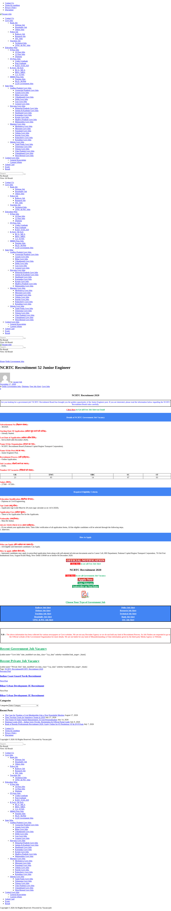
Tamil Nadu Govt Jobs (24, 144)
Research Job (20, 36)
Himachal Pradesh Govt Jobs (26, 108)
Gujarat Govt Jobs (22, 104)
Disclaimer (9, 10)
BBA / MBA (20, 72)
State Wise (9, 86)
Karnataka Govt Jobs (23, 115)
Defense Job (20, 25)
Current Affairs (16, 162)
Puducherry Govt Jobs (24, 137)
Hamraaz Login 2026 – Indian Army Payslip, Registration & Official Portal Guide (37, 722)
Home (2, 361)
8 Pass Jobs (14, 50)
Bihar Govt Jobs (21, 95)
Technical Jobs (21, 43)
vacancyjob (17, 382)
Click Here (75, 564)
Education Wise (11, 47)
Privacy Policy (11, 7)
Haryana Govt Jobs (17, 106)
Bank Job (14, 23)
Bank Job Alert (128, 617)
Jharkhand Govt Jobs (23, 113)
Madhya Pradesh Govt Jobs (26, 119)
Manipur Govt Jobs (17, 124)
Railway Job (20, 34)
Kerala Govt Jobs (22, 117)
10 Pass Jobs (20, 52)
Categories (4, 705)
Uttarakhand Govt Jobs (24, 153)
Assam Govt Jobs (22, 93)
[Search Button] (25, 338)
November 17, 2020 (8, 384)
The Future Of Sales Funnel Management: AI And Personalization (31, 720)
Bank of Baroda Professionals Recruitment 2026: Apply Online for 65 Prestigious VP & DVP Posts (44, 724)
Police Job (14, 32)
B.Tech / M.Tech (16, 68)
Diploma (18, 57)
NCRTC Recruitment (13, 669)
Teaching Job (15, 41)
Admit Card (9, 165)
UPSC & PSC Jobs (22, 45)
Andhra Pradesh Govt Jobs (20, 88)
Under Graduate (21, 61)
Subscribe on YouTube (85, 586)
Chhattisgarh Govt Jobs (24, 97)
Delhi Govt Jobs (21, 99)
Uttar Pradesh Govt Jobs (24, 151)
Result (7, 169)
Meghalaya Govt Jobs (23, 126)
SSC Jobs (19, 39)
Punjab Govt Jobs (22, 135)
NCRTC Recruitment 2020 (32, 669)
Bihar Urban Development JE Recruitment (22, 695)
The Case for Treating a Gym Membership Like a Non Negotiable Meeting (34, 715)
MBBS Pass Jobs (17, 77)
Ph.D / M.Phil (20, 81)
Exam (7, 167)
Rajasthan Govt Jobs (23, 140)
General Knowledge (18, 160)
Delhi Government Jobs (14, 361)
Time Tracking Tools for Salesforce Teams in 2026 (25, 717)
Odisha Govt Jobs (22, 133)
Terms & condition (12, 5)
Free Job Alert (35, 386)
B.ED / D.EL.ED (22, 65)
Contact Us (9, 3)
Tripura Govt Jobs (22, 149)
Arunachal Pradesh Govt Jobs (27, 90)
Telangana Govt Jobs (23, 147)
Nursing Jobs (20, 79)
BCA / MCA (20, 70)
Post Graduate (20, 63)
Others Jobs (19, 29)
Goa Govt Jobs (21, 101)
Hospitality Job (21, 27)
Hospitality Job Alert (43, 617)
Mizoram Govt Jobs (23, 129)
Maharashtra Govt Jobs (24, 122)
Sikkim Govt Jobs (17, 142)
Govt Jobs (9, 21)
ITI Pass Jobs (15, 59)
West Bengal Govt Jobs (24, 155)
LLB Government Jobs (24, 83)
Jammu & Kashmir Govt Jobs (26, 111)
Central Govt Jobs (12, 158)
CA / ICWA (19, 75)
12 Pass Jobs (20, 54)
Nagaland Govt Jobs (23, 131)
